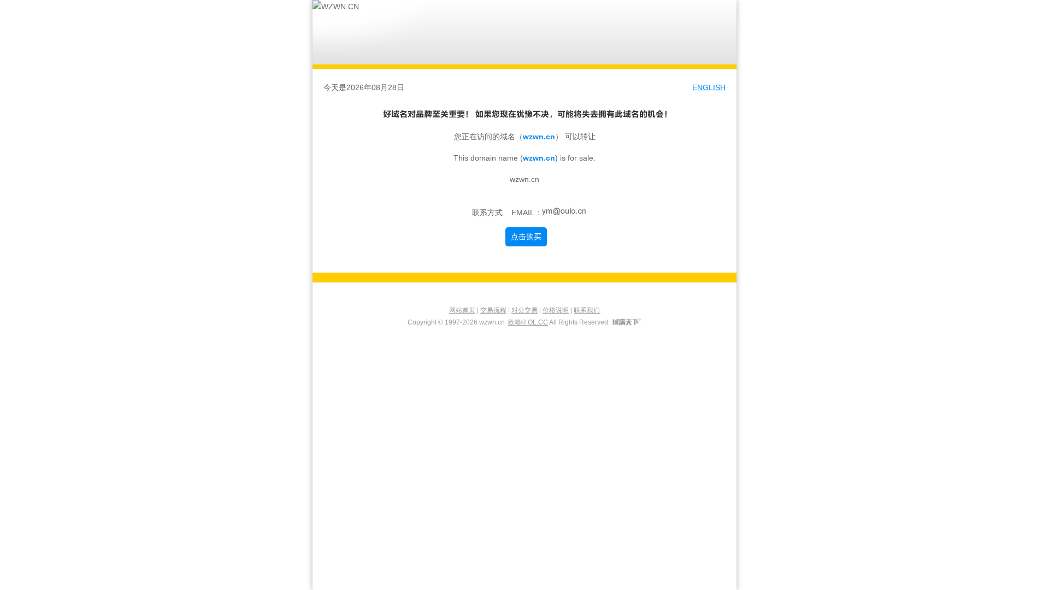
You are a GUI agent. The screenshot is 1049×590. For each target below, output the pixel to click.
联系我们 (587, 310)
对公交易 (524, 310)
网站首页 (462, 310)
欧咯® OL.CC (528, 322)
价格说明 (556, 310)
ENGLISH (709, 87)
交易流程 (493, 310)
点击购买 (526, 236)
